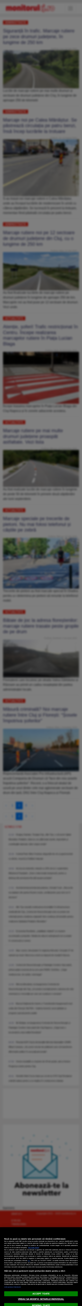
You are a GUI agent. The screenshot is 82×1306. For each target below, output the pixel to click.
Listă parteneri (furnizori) (12, 1287)
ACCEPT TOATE (41, 1293)
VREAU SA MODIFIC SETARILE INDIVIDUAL (41, 1299)
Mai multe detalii (33, 1247)
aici (29, 1260)
